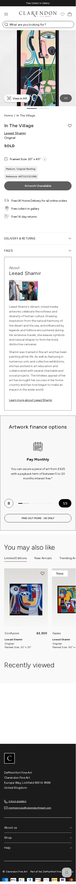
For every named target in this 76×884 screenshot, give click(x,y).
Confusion (12, 633)
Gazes (56, 633)
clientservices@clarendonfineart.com (29, 807)
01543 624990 (17, 801)
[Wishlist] (62, 14)
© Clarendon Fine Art (15, 871)
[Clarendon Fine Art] (38, 758)
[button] (70, 126)
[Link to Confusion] (26, 599)
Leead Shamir (15, 133)
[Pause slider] (8, 503)
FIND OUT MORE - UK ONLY (38, 518)
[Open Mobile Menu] (6, 14)
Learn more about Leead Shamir (30, 400)
